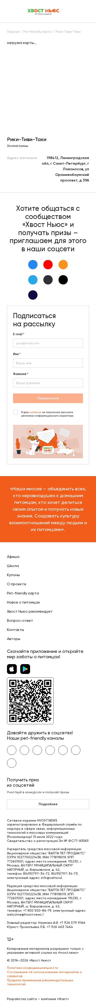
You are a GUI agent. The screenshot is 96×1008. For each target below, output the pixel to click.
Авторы (13, 639)
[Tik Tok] (63, 279)
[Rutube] (33, 295)
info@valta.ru (51, 878)
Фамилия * (20, 374)
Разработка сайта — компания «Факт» (38, 999)
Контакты (15, 629)
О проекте (16, 584)
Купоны (13, 575)
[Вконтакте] (33, 264)
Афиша (13, 556)
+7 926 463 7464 (60, 927)
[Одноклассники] (63, 264)
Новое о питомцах (23, 602)
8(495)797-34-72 (36, 873)
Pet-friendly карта (23, 593)
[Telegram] (33, 279)
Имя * (17, 354)
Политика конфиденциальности (32, 968)
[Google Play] (25, 669)
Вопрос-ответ (20, 620)
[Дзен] (48, 279)
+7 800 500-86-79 (37, 910)
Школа (13, 566)
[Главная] (43, 11)
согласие (35, 412)
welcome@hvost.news (24, 914)
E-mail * (18, 334)
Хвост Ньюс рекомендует (30, 611)
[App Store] (12, 669)
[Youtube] (48, 264)
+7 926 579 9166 (72, 922)
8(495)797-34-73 (64, 873)
